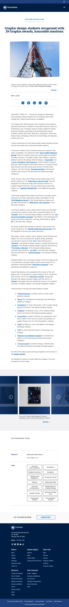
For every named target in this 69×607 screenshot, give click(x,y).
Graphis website (19, 354)
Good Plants (22, 316)
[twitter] (28, 103)
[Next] (58, 397)
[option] (34, 399)
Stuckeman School (35, 499)
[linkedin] (34, 103)
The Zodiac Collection (20, 248)
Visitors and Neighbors (34, 477)
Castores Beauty (34, 253)
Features (21, 311)
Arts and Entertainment (34, 467)
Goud (20, 324)
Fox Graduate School (50, 499)
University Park (50, 482)
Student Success (34, 472)
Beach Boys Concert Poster (38, 181)
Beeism (14, 281)
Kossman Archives (38, 169)
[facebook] (22, 103)
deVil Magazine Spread (20, 200)
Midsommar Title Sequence (40, 203)
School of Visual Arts (50, 493)
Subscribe (45, 517)
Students (50, 472)
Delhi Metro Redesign (40, 265)
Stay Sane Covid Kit (37, 277)
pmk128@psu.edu (32, 458)
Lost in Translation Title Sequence (24, 162)
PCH (19, 330)
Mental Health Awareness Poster (40, 229)
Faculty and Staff (50, 477)
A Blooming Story (24, 294)
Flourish (15, 215)
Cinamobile (49, 160)
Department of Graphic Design (50, 487)
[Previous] (11, 397)
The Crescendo (23, 344)
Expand (53, 90)
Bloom (20, 299)
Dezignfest (22, 305)
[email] (40, 103)
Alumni (34, 482)
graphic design (34, 493)
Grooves (15, 246)
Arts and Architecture (34, 19)
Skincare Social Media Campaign (30, 336)
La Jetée (33, 250)
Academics (50, 467)
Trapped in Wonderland (28, 188)
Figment (15, 243)
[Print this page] (46, 103)
